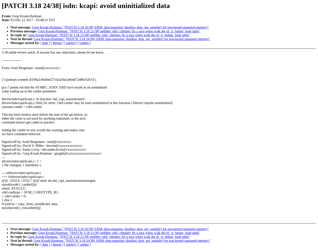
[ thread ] (57, 43)
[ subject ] (70, 43)
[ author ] (84, 43)
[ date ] (45, 43)
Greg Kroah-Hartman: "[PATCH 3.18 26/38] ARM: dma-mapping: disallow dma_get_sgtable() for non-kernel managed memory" (120, 27)
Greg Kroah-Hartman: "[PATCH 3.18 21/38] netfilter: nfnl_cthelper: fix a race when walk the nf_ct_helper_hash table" (119, 31)
